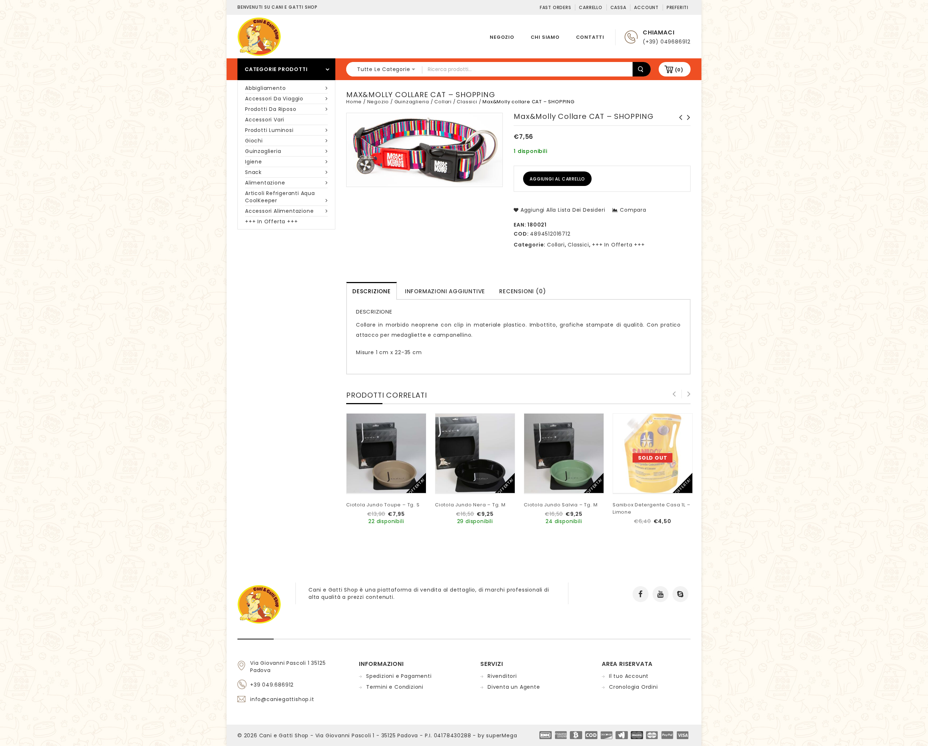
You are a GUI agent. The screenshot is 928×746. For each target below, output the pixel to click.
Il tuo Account (629, 676)
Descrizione (371, 291)
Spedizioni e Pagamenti (399, 676)
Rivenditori (502, 676)
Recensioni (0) (522, 291)
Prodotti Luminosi (269, 130)
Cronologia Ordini (633, 687)
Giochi (254, 140)
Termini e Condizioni (394, 687)
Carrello (590, 7)
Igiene (253, 161)
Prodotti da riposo (270, 109)
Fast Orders (555, 7)
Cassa (618, 7)
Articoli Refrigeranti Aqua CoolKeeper (280, 197)
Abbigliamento (265, 88)
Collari (443, 101)
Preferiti (677, 7)
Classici (467, 101)
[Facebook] (641, 594)
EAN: (520, 224)
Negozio (502, 37)
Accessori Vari (264, 119)
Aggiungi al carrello (557, 179)
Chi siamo (545, 37)
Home (354, 101)
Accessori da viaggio (274, 98)
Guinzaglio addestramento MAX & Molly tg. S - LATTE (679, 125)
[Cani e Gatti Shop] (259, 36)
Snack (253, 172)
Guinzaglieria (263, 151)
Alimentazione (265, 182)
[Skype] (680, 594)
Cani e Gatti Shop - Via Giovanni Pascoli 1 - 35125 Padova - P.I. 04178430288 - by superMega (388, 735)
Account (646, 7)
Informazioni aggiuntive (445, 291)
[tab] (371, 291)
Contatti (590, 37)
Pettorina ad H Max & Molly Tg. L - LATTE (687, 125)
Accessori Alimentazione (279, 211)
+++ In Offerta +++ (271, 221)
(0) (679, 70)
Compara (633, 210)
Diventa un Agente (514, 687)
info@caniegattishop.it (282, 699)
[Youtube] (660, 594)
